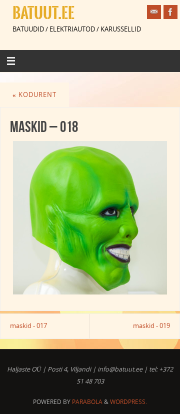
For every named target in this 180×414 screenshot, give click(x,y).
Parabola (87, 402)
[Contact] (154, 12)
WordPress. (128, 402)
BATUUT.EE (43, 13)
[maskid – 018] (90, 217)
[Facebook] (171, 12)
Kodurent (34, 94)
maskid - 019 (151, 326)
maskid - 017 (28, 326)
